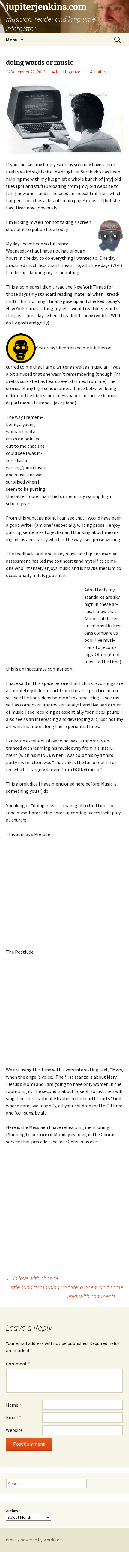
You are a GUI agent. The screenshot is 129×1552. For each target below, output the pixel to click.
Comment (18, 1364)
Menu (12, 40)
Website (14, 1430)
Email (13, 1417)
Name (13, 1405)
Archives (14, 1510)
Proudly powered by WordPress (35, 1539)
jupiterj (100, 71)
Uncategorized (69, 71)
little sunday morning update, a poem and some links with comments (66, 1291)
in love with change (32, 1278)
